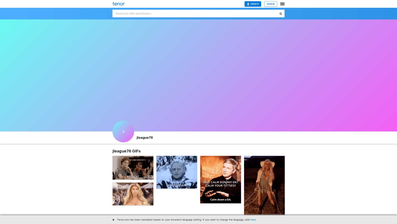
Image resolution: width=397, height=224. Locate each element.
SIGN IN (271, 4)
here (253, 219)
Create (254, 4)
